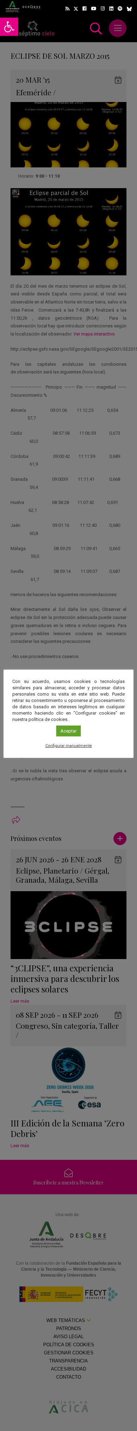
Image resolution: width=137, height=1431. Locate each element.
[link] (9, 27)
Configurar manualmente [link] (68, 745)
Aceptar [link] (68, 731)
